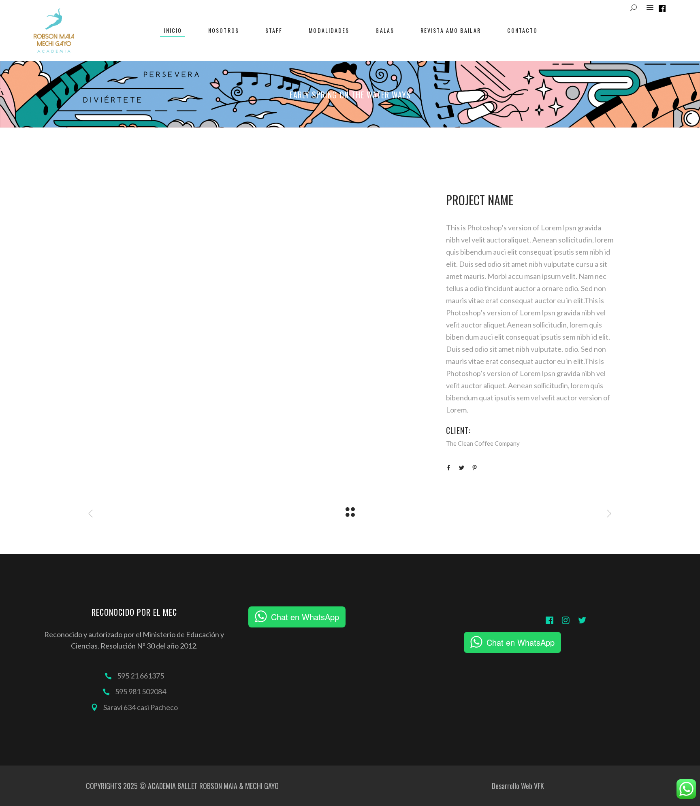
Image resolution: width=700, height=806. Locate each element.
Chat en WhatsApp (305, 617)
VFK (539, 785)
